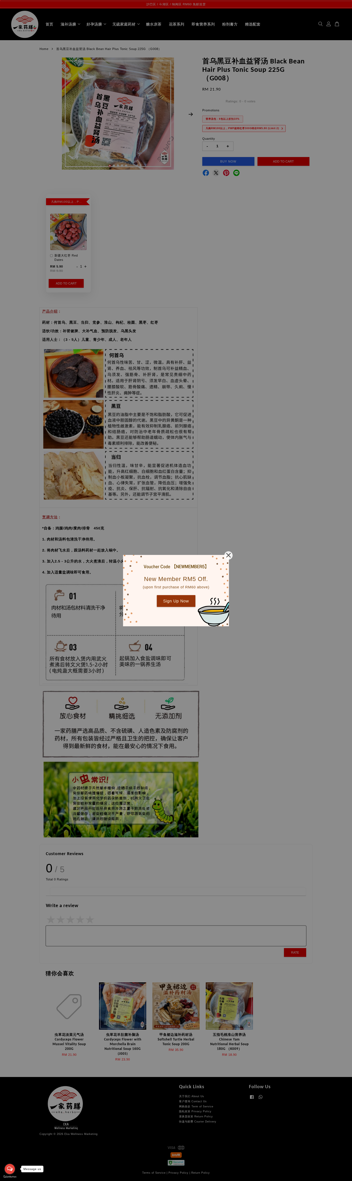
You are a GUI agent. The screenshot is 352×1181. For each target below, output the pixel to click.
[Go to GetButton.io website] (9, 1176)
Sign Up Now (176, 601)
